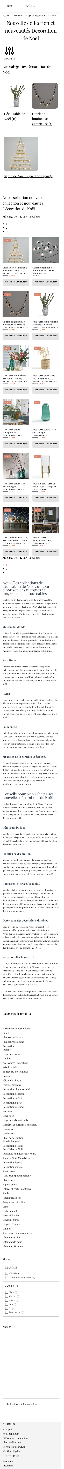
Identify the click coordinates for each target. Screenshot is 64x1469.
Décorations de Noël (13, 1106)
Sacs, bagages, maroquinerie (18, 1233)
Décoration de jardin (13, 1093)
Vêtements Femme (12, 1241)
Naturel (12, 1300)
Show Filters (9, 58)
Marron (12, 1296)
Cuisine (7, 1049)
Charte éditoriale (12, 1442)
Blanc (11, 1292)
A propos (7, 1429)
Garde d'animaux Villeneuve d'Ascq (21, 1404)
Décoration (18, 15)
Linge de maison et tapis (15, 1120)
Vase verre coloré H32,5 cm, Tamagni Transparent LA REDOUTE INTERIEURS (44, 431)
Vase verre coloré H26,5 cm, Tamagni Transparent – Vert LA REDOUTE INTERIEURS (15, 485)
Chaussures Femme (13, 1037)
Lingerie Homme (11, 1224)
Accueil (6, 15)
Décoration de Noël (13, 1145)
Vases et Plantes (11, 1215)
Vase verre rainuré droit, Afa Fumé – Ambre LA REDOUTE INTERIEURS (15, 377)
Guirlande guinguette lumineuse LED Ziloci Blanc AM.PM (43, 269)
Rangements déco (12, 1197)
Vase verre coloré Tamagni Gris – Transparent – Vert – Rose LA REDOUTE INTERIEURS (13, 431)
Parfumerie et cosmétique (16, 1028)
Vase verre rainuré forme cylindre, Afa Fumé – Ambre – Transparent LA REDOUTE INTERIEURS (45, 323)
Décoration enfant (12, 1098)
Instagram (8, 1465)
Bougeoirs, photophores (15, 1071)
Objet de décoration (35, 15)
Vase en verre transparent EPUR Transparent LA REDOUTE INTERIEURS (44, 539)
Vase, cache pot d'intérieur (17, 1175)
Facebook (8, 1461)
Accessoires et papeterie (15, 1063)
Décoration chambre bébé (16, 1089)
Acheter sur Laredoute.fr (16, 282)
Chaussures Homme (13, 1041)
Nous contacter (11, 1433)
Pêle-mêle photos (12, 1080)
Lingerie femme (11, 1219)
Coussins (7, 1076)
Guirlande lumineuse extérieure (19, 1153)
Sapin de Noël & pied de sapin (18, 1158)
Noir (11, 1304)
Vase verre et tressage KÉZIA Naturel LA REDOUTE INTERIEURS (44, 377)
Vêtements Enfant (12, 1237)
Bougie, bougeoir (12, 1141)
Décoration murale (13, 1102)
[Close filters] (4, 1420)
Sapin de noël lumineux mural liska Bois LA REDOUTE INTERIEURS (15, 269)
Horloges (7, 1111)
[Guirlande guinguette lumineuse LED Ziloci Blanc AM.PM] (45, 250)
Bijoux (6, 1033)
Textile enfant (10, 1211)
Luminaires (9, 1133)
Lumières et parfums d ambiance (20, 1124)
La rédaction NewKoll (14, 1446)
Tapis (5, 1206)
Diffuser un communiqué (16, 1438)
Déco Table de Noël (13, 1149)
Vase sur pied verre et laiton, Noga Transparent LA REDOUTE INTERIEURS (45, 485)
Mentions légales (11, 1451)
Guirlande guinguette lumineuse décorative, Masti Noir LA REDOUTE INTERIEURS (15, 323)
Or (10, 1308)
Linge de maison (11, 1054)
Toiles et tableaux (12, 1084)
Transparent (15, 1312)
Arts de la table (10, 1067)
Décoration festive (12, 1162)
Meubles (7, 1058)
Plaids (6, 1193)
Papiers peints (10, 1184)
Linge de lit (8, 1115)
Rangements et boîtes (14, 1202)
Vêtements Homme (13, 1246)
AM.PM (12, 1273)
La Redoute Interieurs (20, 1277)
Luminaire (8, 1129)
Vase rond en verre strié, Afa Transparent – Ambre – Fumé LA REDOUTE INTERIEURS (16, 539)
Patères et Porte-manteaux (17, 1188)
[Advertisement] (32, 1362)
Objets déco (9, 1180)
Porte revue (9, 1171)
